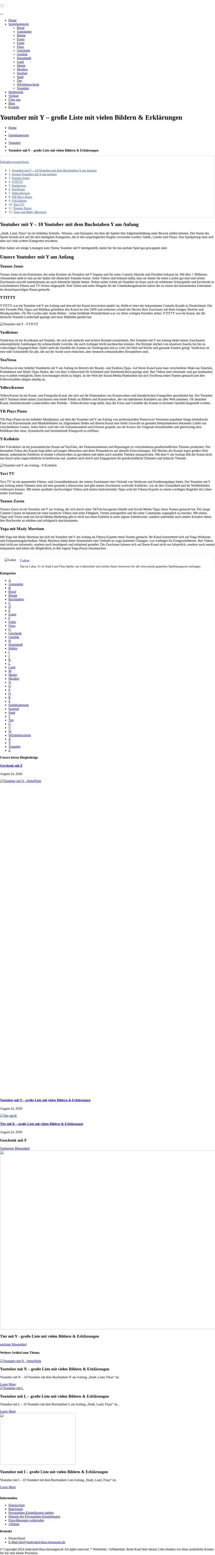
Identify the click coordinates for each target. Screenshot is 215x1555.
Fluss (20, 46)
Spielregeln (15, 92)
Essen (21, 39)
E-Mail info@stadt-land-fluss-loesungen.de (36, 1542)
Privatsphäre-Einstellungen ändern (31, 1512)
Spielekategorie (18, 24)
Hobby (13, 648)
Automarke (24, 31)
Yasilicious (19, 185)
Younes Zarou (22, 208)
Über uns (14, 99)
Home (12, 20)
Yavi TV (18, 204)
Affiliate (13, 1524)
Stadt (20, 77)
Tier (19, 80)
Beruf (20, 28)
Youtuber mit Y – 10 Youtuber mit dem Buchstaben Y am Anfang (54, 170)
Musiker (22, 69)
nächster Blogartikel (13, 1344)
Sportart (22, 73)
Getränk (22, 54)
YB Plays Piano (22, 197)
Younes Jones (21, 178)
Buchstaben (16, 599)
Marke (21, 65)
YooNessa (18, 189)
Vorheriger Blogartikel (15, 1148)
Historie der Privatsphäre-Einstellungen (34, 1516)
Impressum (15, 1509)
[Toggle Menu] (1, 14)
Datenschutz (16, 1505)
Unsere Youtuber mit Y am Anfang (34, 174)
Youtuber (23, 88)
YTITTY (17, 181)
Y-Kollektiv (19, 200)
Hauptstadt (24, 58)
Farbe (20, 43)
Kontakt (13, 107)
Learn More (8, 1384)
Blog (11, 103)
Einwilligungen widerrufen (26, 1520)
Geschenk (23, 50)
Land (20, 62)
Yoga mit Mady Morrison (29, 212)
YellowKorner (21, 193)
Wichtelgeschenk (28, 84)
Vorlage (13, 96)
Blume (21, 35)
